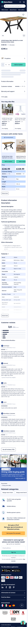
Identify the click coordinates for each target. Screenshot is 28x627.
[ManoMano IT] (6, 605)
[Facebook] (6, 587)
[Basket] (24, 2)
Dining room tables (6, 485)
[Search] (5, 6)
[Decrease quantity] (2, 65)
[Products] (2, 6)
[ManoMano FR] (2, 605)
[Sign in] (20, 2)
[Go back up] (22, 605)
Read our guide (19, 478)
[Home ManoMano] (9, 2)
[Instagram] (10, 587)
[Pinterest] (13, 587)
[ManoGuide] (23, 623)
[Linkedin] (2, 587)
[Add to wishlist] (24, 35)
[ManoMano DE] (10, 605)
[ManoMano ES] (13, 605)
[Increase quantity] (9, 65)
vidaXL (6, 96)
